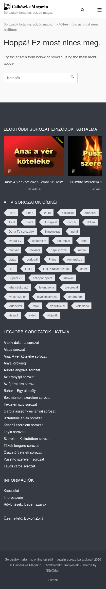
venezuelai (57, 306)
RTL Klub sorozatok (56, 268)
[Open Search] (82, 9)
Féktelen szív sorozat (20, 404)
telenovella (46, 287)
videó (32, 315)
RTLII (28, 268)
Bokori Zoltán (34, 518)
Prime (52, 259)
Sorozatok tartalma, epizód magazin (29, 24)
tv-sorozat (71, 287)
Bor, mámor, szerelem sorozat (27, 397)
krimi (84, 240)
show (84, 268)
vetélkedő (82, 306)
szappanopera (43, 278)
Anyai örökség (15, 363)
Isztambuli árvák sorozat (23, 417)
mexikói (35, 250)
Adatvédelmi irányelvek (62, 565)
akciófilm (68, 213)
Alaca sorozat (14, 349)
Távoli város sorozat (19, 466)
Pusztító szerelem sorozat (24, 459)
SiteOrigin (53, 570)
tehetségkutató (18, 287)
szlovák (68, 278)
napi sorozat (59, 250)
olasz (12, 259)
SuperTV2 (15, 278)
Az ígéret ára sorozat (20, 383)
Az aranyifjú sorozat (19, 376)
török (36, 306)
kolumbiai (63, 240)
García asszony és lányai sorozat (29, 411)
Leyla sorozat (14, 431)
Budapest (50, 222)
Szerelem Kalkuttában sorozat (27, 438)
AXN (12, 222)
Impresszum (13, 497)
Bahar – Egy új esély (20, 390)
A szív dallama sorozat (21, 342)
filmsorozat (52, 231)
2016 (12, 213)
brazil (29, 222)
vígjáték (52, 315)
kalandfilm (39, 240)
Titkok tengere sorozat (21, 445)
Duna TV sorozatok (21, 231)
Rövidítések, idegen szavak (25, 504)
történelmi (15, 306)
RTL (11, 268)
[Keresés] (72, 76)
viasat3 (13, 315)
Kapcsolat (11, 490)
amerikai (90, 213)
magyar (14, 250)
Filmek (53, 579)
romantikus (74, 259)
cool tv (72, 222)
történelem (75, 296)
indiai (74, 231)
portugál (32, 259)
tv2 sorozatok (17, 296)
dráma (91, 222)
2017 (29, 213)
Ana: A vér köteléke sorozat (25, 356)
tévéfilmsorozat (47, 296)
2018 (47, 213)
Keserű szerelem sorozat (23, 424)
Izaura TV (15, 240)
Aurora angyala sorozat (22, 369)
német (82, 250)
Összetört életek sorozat (23, 452)
